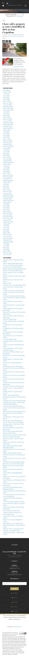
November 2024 (8, 124)
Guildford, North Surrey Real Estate (13, 386)
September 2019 (8, 222)
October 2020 (7, 198)
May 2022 (6, 169)
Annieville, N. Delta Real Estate (12, 267)
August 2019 (6, 224)
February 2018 (7, 252)
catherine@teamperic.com (14, 574)
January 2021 (7, 193)
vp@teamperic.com (14, 568)
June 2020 (6, 206)
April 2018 (6, 249)
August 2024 (7, 130)
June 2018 (6, 245)
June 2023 (6, 151)
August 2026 (7, 92)
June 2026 (6, 95)
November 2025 (8, 108)
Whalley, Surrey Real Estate (11, 530)
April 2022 (6, 171)
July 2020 (6, 204)
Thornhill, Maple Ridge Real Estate (13, 501)
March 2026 (7, 101)
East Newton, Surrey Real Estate (12, 366)
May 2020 (6, 207)
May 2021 (6, 186)
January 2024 (7, 142)
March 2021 (6, 189)
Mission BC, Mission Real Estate (12, 420)
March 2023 (7, 157)
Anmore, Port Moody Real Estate (13, 265)
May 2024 (6, 135)
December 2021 (8, 175)
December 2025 (8, 106)
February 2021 (7, 191)
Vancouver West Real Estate (11, 510)
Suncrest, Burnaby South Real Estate (14, 494)
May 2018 (6, 247)
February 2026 (7, 103)
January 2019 (7, 236)
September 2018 (8, 242)
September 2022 (8, 162)
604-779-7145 (14, 567)
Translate (19, 16)
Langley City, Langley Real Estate (13, 406)
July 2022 (6, 166)
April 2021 (6, 188)
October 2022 (7, 160)
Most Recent (6, 90)
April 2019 (6, 231)
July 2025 (6, 112)
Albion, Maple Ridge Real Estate (13, 263)
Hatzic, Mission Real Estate (11, 395)
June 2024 (6, 133)
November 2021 (8, 177)
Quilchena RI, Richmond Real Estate (13, 462)
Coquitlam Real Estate (10, 339)
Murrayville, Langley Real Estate (13, 431)
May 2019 (6, 229)
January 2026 (7, 105)
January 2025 (7, 121)
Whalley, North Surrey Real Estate (13, 528)
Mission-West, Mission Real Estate (13, 422)
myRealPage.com (17, 626)
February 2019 (7, 234)
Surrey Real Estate (8, 496)
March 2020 (7, 211)
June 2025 (6, 114)
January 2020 (7, 215)
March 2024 (7, 139)
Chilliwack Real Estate (9, 319)
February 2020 (7, 213)
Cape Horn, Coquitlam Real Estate (13, 290)
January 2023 (7, 159)
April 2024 (6, 137)
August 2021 (6, 182)
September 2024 (8, 128)
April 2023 (6, 155)
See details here (19, 66)
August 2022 (7, 164)
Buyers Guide (7, 283)
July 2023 (6, 150)
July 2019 (6, 225)
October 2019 (7, 220)
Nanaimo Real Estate (9, 433)
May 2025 (6, 115)
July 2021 (6, 184)
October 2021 (7, 178)
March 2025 (7, 117)
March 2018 (6, 251)
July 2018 (6, 243)
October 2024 (7, 126)
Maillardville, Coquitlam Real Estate (14, 411)
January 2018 (7, 254)
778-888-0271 (14, 573)
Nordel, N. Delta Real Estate (11, 436)
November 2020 (8, 197)
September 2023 (8, 146)
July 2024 (6, 132)
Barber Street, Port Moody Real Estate (14, 269)
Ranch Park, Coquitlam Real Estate (13, 464)
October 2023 (7, 144)
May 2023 (6, 153)
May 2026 (6, 97)
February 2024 (7, 141)
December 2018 (8, 238)
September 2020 (8, 200)
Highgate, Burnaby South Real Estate (14, 400)
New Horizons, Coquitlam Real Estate (14, 435)
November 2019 (8, 218)
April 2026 (6, 99)
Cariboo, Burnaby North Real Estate (14, 296)
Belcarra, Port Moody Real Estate (13, 270)
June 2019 (6, 227)
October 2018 (7, 240)
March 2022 (7, 173)
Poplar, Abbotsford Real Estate (12, 453)
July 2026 (6, 94)
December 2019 (8, 216)
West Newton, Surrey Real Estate (13, 523)
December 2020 (8, 195)
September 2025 (8, 110)
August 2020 (7, 202)
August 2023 (7, 148)
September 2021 (8, 180)
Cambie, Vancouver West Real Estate (14, 285)
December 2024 (8, 123)
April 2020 (6, 209)
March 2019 (6, 233)
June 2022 (6, 168)
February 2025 (7, 119)
